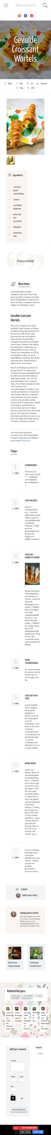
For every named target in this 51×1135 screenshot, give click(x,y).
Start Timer (37, 1132)
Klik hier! (26, 441)
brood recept (16, 996)
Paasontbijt (15, 998)
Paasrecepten (26, 998)
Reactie (13, 1061)
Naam (13, 1077)
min (27, 1132)
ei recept (39, 996)
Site (12, 1086)
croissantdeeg (28, 996)
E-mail (21, 1077)
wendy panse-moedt (29, 896)
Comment (24, 889)
